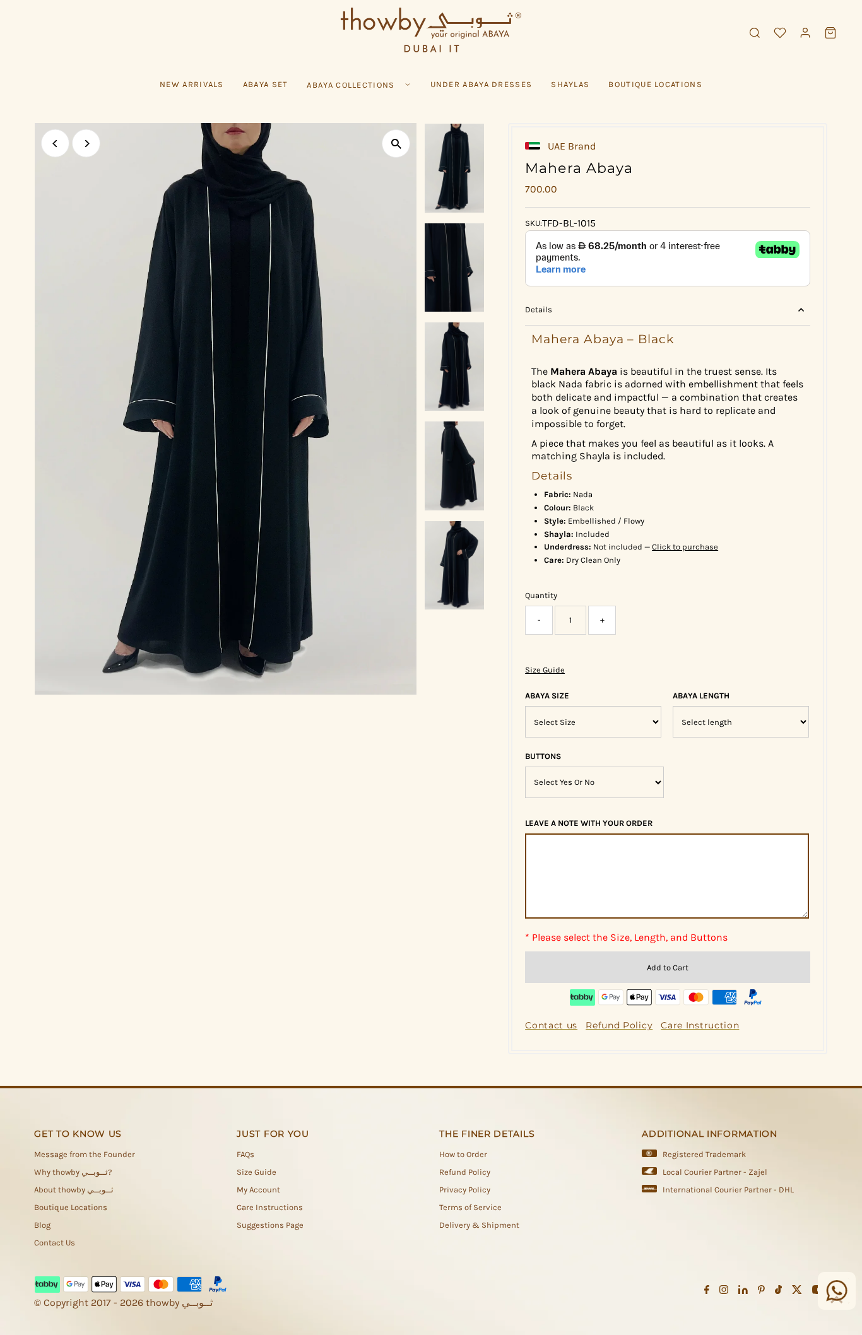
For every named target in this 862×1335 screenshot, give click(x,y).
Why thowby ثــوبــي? (73, 1172)
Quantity (541, 595)
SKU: (533, 223)
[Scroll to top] (836, 1300)
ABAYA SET (265, 84)
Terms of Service (470, 1207)
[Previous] (55, 143)
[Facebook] (706, 1291)
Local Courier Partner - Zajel (715, 1172)
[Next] (86, 143)
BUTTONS (543, 756)
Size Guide (545, 669)
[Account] (805, 32)
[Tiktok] (778, 1291)
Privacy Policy (464, 1189)
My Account (258, 1189)
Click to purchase (685, 546)
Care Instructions (270, 1207)
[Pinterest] (761, 1291)
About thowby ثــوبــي (74, 1189)
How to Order (463, 1154)
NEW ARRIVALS (192, 84)
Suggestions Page (270, 1225)
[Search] (754, 32)
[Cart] (830, 32)
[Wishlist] (780, 32)
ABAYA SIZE (547, 695)
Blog (42, 1225)
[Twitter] (797, 1291)
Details (538, 309)
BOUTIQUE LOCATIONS (655, 84)
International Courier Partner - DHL (728, 1189)
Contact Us (54, 1242)
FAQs (245, 1154)
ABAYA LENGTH (701, 695)
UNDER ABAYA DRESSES (481, 84)
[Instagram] (723, 1291)
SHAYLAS (570, 84)
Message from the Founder (84, 1154)
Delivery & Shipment (479, 1225)
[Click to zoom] (396, 143)
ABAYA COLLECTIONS (350, 85)
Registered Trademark (704, 1154)
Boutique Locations (70, 1207)
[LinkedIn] (743, 1291)
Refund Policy (464, 1172)
